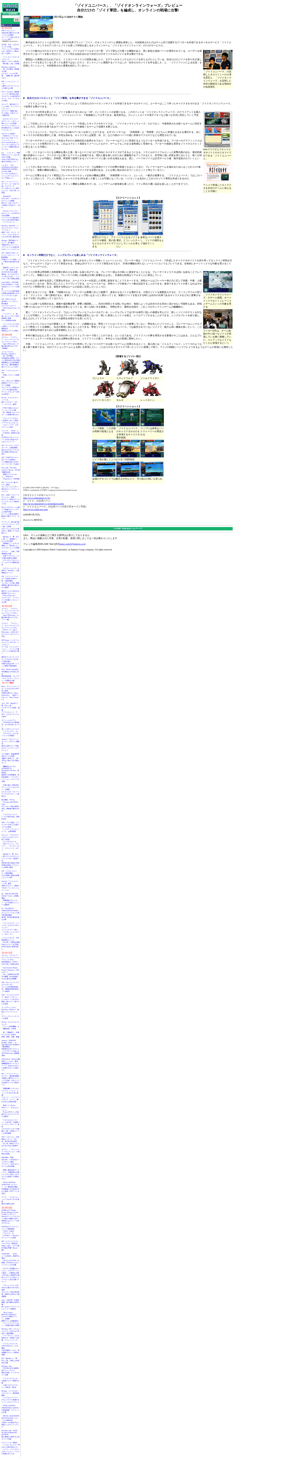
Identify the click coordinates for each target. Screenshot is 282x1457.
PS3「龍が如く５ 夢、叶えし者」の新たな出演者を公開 (10, 1360)
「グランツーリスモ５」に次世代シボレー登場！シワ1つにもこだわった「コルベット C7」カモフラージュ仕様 (10, 422)
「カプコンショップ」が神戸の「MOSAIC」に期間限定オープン (10, 570)
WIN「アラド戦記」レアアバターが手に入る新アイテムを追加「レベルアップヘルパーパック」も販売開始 (10, 827)
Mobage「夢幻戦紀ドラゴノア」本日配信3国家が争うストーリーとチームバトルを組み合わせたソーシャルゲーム (10, 245)
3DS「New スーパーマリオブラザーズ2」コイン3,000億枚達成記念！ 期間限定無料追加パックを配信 (10, 987)
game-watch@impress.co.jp (72, 544)
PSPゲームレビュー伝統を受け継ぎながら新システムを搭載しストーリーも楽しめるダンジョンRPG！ (10, 35)
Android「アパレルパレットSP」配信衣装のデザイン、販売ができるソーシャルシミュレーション (10, 885)
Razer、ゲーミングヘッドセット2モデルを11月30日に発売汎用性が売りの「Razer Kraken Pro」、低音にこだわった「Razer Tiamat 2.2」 (10, 692)
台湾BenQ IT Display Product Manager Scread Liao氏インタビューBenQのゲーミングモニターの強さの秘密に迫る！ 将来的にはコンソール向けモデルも (11, 1216)
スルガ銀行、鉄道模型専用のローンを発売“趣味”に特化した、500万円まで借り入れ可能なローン (10, 758)
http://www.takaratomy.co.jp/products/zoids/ (43, 504)
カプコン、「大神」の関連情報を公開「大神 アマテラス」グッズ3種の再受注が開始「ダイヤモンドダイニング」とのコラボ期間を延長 (10, 558)
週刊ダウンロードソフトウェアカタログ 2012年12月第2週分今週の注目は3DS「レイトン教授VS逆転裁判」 (10, 661)
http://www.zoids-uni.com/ (35, 509)
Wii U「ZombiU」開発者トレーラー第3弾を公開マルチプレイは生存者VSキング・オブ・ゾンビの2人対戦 (10, 96)
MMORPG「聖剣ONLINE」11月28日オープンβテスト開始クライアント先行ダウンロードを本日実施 (10, 1162)
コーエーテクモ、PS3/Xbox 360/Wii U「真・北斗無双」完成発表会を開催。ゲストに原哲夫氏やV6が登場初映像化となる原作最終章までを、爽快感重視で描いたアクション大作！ (10, 359)
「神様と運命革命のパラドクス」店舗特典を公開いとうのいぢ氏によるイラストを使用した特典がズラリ (10, 1174)
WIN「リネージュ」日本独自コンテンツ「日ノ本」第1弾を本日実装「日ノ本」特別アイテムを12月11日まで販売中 (10, 1141)
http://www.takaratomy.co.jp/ (36, 498)
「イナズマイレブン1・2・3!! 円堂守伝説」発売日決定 (10, 817)
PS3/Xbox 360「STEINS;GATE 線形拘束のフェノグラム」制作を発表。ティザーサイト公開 (10, 1370)
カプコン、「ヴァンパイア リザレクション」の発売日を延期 (10, 1151)
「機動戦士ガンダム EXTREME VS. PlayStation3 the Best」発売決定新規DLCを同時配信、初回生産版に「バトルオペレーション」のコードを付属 (10, 774)
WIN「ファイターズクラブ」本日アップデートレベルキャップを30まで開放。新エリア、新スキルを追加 (10, 999)
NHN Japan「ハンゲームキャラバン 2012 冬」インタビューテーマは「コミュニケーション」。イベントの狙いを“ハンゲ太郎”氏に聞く (10, 646)
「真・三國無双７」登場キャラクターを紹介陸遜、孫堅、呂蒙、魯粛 (10, 1034)
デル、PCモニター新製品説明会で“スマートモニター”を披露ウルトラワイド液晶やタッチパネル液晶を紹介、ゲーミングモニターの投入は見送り (10, 387)
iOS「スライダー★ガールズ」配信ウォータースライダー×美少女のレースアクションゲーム (10, 487)
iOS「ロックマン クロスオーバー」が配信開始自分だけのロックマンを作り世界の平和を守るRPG (10, 450)
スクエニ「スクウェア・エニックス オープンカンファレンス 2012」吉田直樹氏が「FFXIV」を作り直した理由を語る (10, 959)
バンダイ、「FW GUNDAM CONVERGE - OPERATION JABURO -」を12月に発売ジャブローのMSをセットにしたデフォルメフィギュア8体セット (10, 171)
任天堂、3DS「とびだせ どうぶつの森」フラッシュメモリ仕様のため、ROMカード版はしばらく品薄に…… (10, 49)
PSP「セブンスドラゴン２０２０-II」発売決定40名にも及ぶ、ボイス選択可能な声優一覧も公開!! (10, 1245)
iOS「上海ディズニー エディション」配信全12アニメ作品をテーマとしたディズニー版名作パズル (10, 499)
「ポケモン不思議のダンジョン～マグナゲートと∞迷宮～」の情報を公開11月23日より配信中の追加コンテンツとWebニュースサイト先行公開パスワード (10, 1275)
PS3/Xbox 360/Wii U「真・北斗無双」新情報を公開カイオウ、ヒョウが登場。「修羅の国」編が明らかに (10, 72)
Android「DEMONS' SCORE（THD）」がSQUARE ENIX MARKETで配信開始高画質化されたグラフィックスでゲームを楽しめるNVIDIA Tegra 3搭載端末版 (10, 1048)
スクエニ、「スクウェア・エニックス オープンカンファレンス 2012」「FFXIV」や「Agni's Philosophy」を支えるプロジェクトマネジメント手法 (10, 629)
